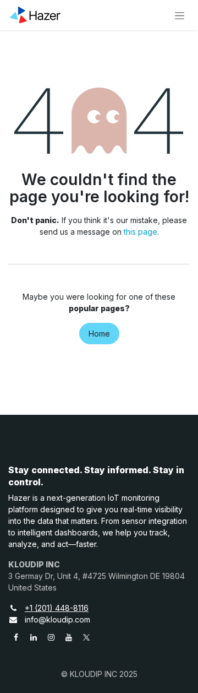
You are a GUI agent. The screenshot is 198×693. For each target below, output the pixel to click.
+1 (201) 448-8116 (57, 608)
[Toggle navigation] (179, 15)
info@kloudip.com (57, 619)
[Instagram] (51, 637)
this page (140, 231)
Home (99, 333)
